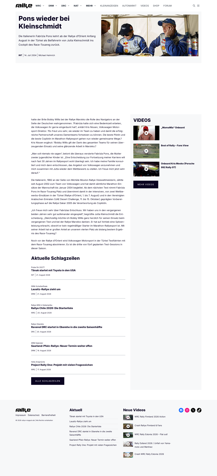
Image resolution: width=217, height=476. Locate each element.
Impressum (21, 415)
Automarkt (129, 5)
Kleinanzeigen (109, 5)
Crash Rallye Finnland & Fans (148, 425)
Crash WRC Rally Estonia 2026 (149, 454)
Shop (156, 5)
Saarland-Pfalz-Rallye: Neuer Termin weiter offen (61, 345)
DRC (63, 5)
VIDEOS (142, 120)
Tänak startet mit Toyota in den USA (53, 270)
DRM (51, 5)
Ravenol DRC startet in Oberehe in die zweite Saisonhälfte (66, 327)
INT (20, 55)
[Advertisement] (108, 88)
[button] (195, 6)
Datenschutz (34, 415)
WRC (38, 5)
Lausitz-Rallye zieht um (46, 289)
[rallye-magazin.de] (24, 6)
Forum (167, 5)
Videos (145, 5)
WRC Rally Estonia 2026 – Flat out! (151, 434)
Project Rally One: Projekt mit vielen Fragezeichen (62, 364)
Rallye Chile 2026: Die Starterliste (52, 308)
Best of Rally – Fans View (175, 145)
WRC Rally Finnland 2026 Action (150, 416)
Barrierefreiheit (49, 415)
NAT (76, 5)
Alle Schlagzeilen (47, 381)
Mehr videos (146, 184)
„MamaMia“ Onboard (173, 127)
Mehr (89, 5)
